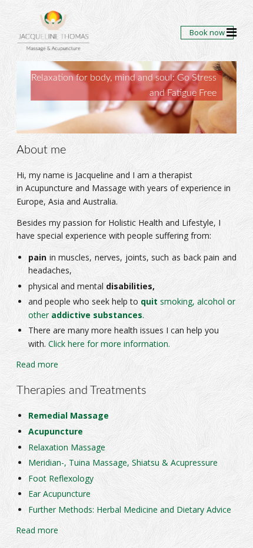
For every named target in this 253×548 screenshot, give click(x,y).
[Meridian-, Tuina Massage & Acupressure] (110, 415)
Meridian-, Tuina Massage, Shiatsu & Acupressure (123, 462)
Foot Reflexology (61, 478)
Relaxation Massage (66, 447)
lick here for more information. (112, 343)
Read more (37, 364)
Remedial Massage (68, 415)
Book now (207, 32)
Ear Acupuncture (59, 493)
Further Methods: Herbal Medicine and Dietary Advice (129, 509)
